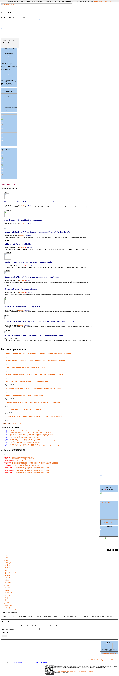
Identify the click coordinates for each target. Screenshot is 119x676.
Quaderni (7, 585)
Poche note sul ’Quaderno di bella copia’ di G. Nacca (24, 367)
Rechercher (4, 13)
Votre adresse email (7, 632)
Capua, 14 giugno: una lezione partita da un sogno (23, 395)
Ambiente (7, 555)
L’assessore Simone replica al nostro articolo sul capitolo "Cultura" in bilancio (35, 462)
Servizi (6, 594)
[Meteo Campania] (109, 518)
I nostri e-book (109, 522)
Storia (6, 600)
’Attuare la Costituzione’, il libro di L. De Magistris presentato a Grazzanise (33, 388)
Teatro (6, 604)
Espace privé (104, 660)
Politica (6, 584)
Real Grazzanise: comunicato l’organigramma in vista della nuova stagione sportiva (36, 360)
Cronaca (6, 559)
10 (3, 423)
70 (18, 423)
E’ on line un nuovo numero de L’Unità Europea (23, 409)
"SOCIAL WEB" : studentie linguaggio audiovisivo (25, 437)
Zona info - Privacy (10, 609)
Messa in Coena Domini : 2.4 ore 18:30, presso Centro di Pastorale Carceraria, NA (35, 446)
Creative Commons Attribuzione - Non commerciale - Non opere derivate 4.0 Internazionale (75, 671)
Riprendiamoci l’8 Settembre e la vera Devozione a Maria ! (33, 467)
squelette (116, 660)
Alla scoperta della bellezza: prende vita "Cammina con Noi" (27, 381)
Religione (7, 587)
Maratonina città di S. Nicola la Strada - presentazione (25, 439)
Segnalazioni (8, 592)
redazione (21, 205)
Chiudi (111, 1)
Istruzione (7, 569)
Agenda (6, 554)
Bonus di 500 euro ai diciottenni (25, 460)
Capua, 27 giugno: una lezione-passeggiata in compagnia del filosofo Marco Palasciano (37, 353)
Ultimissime (7, 607)
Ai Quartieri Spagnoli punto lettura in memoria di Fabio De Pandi (28, 436)
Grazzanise (8, 40)
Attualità (6, 557)
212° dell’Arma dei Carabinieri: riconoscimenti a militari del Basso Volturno (33, 416)
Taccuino (7, 602)
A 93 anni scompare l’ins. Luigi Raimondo (27, 465)
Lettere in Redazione (10, 572)
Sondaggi (7, 595)
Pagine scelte (8, 579)
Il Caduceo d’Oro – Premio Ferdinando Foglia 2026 (25, 431)
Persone (6, 580)
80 (21, 423)
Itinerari (6, 570)
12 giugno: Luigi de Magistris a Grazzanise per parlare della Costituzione (32, 402)
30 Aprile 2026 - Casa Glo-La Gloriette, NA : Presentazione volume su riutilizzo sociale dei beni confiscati (41, 441)
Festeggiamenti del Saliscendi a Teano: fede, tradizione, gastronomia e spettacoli (34, 374)
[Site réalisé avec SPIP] (110, 660)
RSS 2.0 (91, 660)
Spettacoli (7, 597)
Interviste (7, 567)
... (22, 423)
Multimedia (7, 575)
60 (16, 423)
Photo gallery (8, 582)
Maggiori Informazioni (100, 1)
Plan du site (97, 660)
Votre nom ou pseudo (8, 629)
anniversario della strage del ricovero (22, 457)
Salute (6, 589)
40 (11, 423)
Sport (6, 599)
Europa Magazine (9, 564)
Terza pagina (8, 605)
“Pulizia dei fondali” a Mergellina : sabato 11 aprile (25, 444)
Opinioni (7, 577)
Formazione (7, 565)
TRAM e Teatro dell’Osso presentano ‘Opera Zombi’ (26, 442)
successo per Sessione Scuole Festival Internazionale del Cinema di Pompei (31, 434)
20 (6, 423)
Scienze (6, 590)
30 (8, 423)
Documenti (7, 562)
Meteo (6, 574)
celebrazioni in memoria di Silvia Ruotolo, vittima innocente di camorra (31, 432)
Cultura (6, 560)
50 (13, 423)
